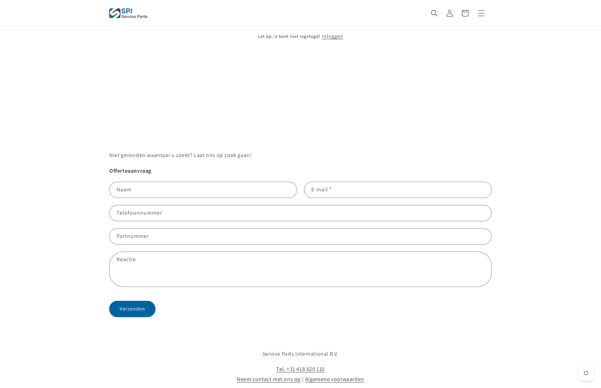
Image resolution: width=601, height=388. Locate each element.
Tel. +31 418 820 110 (300, 369)
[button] (434, 13)
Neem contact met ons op (269, 379)
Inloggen (332, 36)
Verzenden (132, 308)
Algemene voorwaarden (334, 379)
